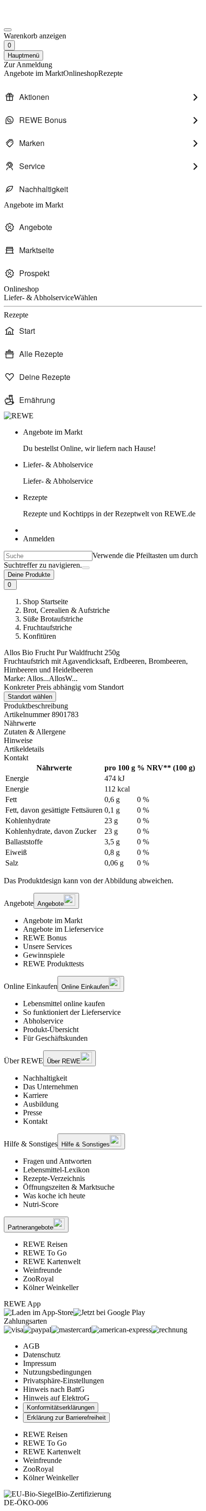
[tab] (103, 723)
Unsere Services (47, 946)
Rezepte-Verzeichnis (54, 1178)
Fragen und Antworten (57, 1161)
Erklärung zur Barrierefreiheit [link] (66, 1417)
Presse (32, 1113)
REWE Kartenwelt (51, 1261)
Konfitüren (39, 636)
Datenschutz (41, 1355)
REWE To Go (45, 1253)
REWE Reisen (45, 1244)
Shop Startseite (45, 601)
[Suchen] (86, 567)
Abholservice (43, 1021)
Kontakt (35, 1121)
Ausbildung (40, 1104)
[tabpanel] (103, 815)
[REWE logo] (19, 416)
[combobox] (48, 556)
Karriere (35, 1095)
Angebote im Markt (52, 920)
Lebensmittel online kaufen (64, 1003)
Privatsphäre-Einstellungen (63, 1381)
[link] (112, 440)
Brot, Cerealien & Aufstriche (66, 610)
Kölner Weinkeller (51, 1287)
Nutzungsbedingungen (57, 1372)
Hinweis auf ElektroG (56, 1398)
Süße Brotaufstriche (53, 619)
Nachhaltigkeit (45, 1078)
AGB (31, 1346)
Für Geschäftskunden (55, 1038)
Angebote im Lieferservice (63, 929)
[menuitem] (103, 97)
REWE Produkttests (53, 964)
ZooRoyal (38, 1279)
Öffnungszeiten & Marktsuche (68, 1187)
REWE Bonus (45, 938)
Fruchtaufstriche (47, 627)
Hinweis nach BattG (54, 1389)
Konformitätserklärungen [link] (60, 1407)
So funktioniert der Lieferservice (72, 1012)
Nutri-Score (40, 1204)
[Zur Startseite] (36, 18)
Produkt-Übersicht (51, 1029)
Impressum (39, 1363)
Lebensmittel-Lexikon (56, 1170)
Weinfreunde (42, 1270)
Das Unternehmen (50, 1087)
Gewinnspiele (44, 955)
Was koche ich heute (54, 1196)
